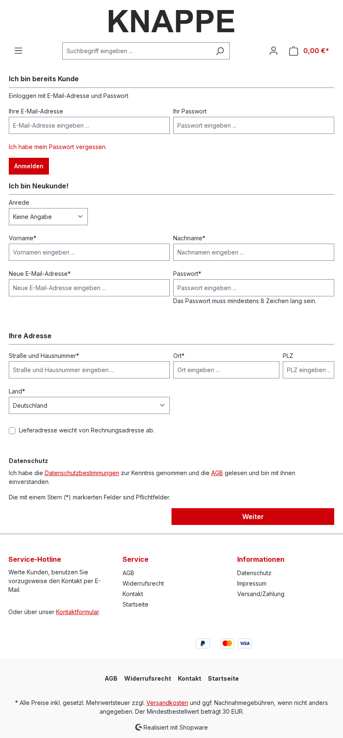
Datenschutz (254, 572)
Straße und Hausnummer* (44, 355)
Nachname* (189, 238)
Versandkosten (167, 702)
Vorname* (22, 238)
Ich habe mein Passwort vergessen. (58, 146)
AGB (217, 472)
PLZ (288, 355)
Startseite (135, 604)
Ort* (178, 355)
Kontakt (133, 593)
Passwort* (187, 273)
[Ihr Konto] (274, 50)
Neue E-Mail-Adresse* (40, 273)
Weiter (253, 516)
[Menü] (18, 50)
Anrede (19, 202)
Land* (17, 391)
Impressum (251, 583)
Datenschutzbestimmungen (82, 472)
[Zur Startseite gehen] (171, 21)
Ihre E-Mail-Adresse (36, 111)
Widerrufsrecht (143, 583)
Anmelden (29, 166)
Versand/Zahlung (260, 593)
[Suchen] (220, 50)
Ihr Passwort (190, 111)
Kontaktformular (77, 611)
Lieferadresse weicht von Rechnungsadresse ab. (86, 430)
